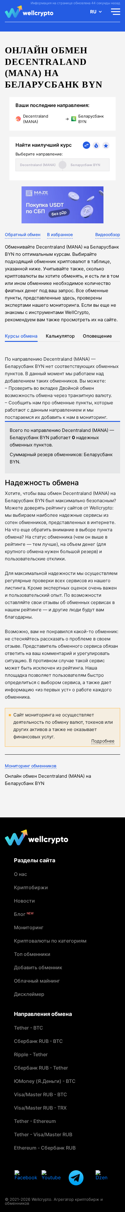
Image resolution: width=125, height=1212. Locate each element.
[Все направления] (86, 145)
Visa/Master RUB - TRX (40, 1108)
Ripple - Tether (31, 1054)
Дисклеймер (29, 994)
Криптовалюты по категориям (50, 941)
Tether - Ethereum (35, 1121)
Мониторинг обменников (30, 765)
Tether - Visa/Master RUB (43, 1134)
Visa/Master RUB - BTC (40, 1094)
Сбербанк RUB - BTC (38, 1041)
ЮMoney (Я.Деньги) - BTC (45, 1081)
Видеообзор (107, 234)
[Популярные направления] (96, 145)
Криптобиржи (31, 887)
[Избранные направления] (106, 145)
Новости (24, 901)
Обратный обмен (22, 234)
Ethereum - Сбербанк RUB (45, 1148)
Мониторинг (28, 927)
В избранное (60, 234)
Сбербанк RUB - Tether (41, 1068)
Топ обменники (32, 954)
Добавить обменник (38, 967)
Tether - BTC (28, 1028)
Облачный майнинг (37, 981)
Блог (24, 914)
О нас (20, 874)
